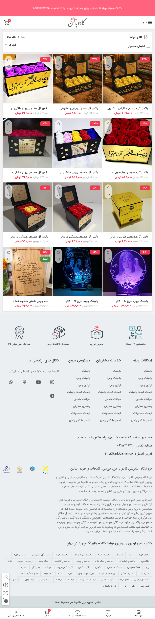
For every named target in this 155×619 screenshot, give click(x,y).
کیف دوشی (107, 580)
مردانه (48, 567)
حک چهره (43, 561)
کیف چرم (144, 586)
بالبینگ (86, 371)
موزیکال (36, 567)
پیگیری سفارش (81, 406)
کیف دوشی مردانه (65, 580)
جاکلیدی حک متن (104, 561)
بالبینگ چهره (83, 378)
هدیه (23, 567)
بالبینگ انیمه (104, 555)
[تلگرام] (52, 396)
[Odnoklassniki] (25, 382)
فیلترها (13, 45)
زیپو (147, 567)
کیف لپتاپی (44, 580)
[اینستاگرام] (52, 382)
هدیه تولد (144, 573)
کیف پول (29, 580)
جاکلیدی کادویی (62, 561)
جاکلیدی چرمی (82, 561)
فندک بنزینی (133, 567)
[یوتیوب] (38, 382)
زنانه (9, 561)
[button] (108, 59)
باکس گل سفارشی (41, 555)
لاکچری (98, 567)
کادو (60, 573)
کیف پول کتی (12, 580)
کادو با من (120, 468)
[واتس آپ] (11, 382)
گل (133, 586)
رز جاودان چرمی (25, 561)
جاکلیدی (145, 561)
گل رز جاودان (109, 586)
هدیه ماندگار (127, 573)
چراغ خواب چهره (85, 573)
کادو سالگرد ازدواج (29, 573)
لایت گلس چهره (65, 567)
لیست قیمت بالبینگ (78, 392)
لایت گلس (83, 567)
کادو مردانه (123, 580)
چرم (70, 573)
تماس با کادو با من (79, 420)
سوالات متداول (81, 399)
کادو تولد (48, 573)
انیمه (131, 555)
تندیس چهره (20, 555)
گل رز (124, 586)
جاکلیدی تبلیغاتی (127, 561)
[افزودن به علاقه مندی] (108, 66)
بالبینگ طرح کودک (83, 555)
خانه (23, 37)
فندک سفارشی (114, 567)
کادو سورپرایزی (141, 580)
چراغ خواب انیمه (107, 573)
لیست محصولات (80, 413)
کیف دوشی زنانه (88, 580)
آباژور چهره (84, 385)
